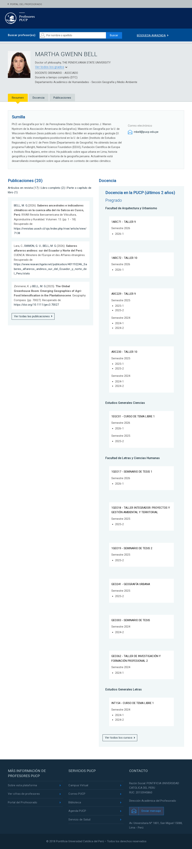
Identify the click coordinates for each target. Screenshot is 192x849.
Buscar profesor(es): (22, 35)
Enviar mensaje (151, 811)
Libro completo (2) (53, 188)
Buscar (114, 35)
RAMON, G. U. (32, 246)
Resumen (18, 97)
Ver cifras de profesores (24, 793)
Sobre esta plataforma (22, 785)
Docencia (38, 97)
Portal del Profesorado (26, 4)
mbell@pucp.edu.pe (146, 132)
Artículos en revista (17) (23, 188)
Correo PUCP (76, 793)
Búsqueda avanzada (151, 35)
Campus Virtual (78, 785)
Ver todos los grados (49, 67)
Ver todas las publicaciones (32, 316)
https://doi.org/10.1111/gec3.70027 (36, 304)
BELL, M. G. (21, 205)
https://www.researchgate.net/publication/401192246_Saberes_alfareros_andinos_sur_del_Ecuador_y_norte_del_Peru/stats (50, 269)
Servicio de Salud (79, 819)
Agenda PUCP (77, 811)
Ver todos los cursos (118, 737)
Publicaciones (62, 97)
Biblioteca (74, 802)
